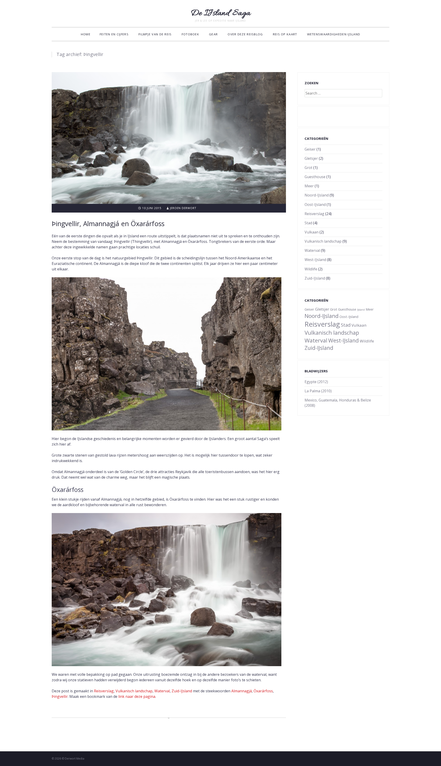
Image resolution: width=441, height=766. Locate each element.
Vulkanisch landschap (134, 690)
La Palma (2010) (318, 390)
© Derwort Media (73, 758)
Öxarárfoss (263, 690)
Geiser (310, 149)
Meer (309, 185)
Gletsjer (311, 158)
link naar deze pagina (136, 696)
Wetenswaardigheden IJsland (333, 34)
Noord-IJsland (317, 195)
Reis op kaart (285, 34)
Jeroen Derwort (183, 208)
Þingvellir (60, 696)
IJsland (361, 309)
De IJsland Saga (221, 13)
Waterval (162, 690)
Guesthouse (315, 176)
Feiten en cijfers (114, 34)
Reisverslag (104, 690)
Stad (308, 222)
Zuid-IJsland (182, 690)
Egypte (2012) (316, 381)
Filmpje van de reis (155, 34)
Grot (308, 167)
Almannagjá (241, 690)
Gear (213, 34)
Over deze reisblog (245, 34)
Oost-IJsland (315, 204)
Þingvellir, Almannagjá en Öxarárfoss (108, 223)
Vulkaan (312, 232)
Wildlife (311, 269)
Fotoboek (190, 34)
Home (85, 34)
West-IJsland (315, 259)
